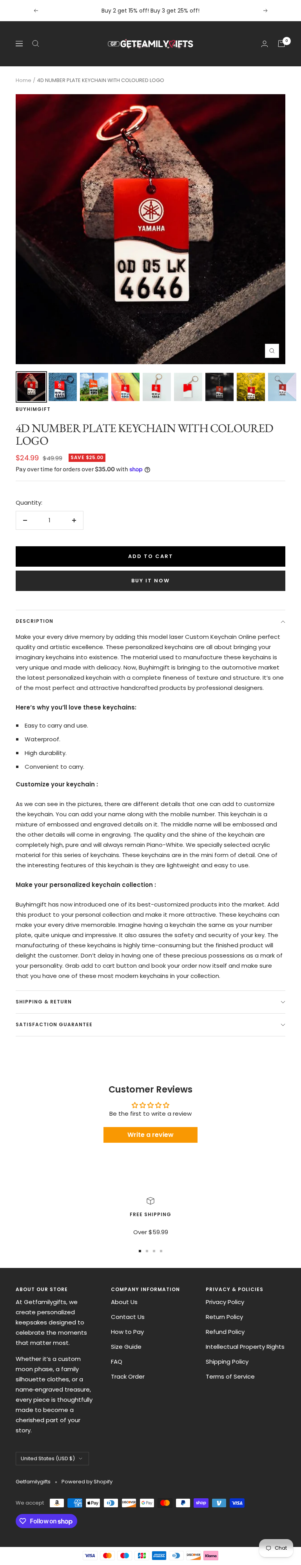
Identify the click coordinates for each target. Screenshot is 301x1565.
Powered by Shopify (87, 1481)
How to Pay (127, 1332)
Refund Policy (225, 1332)
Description (34, 621)
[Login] (264, 43)
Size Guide (126, 1346)
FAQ (116, 1361)
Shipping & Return (44, 1001)
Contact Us (128, 1317)
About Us (124, 1302)
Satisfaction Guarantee (54, 1024)
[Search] (35, 43)
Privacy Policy (225, 1302)
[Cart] (281, 43)
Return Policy (224, 1317)
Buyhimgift (33, 409)
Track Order (128, 1376)
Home (23, 80)
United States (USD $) (48, 1458)
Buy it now (150, 580)
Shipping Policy (227, 1361)
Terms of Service (230, 1376)
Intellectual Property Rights (245, 1346)
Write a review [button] (150, 1134)
